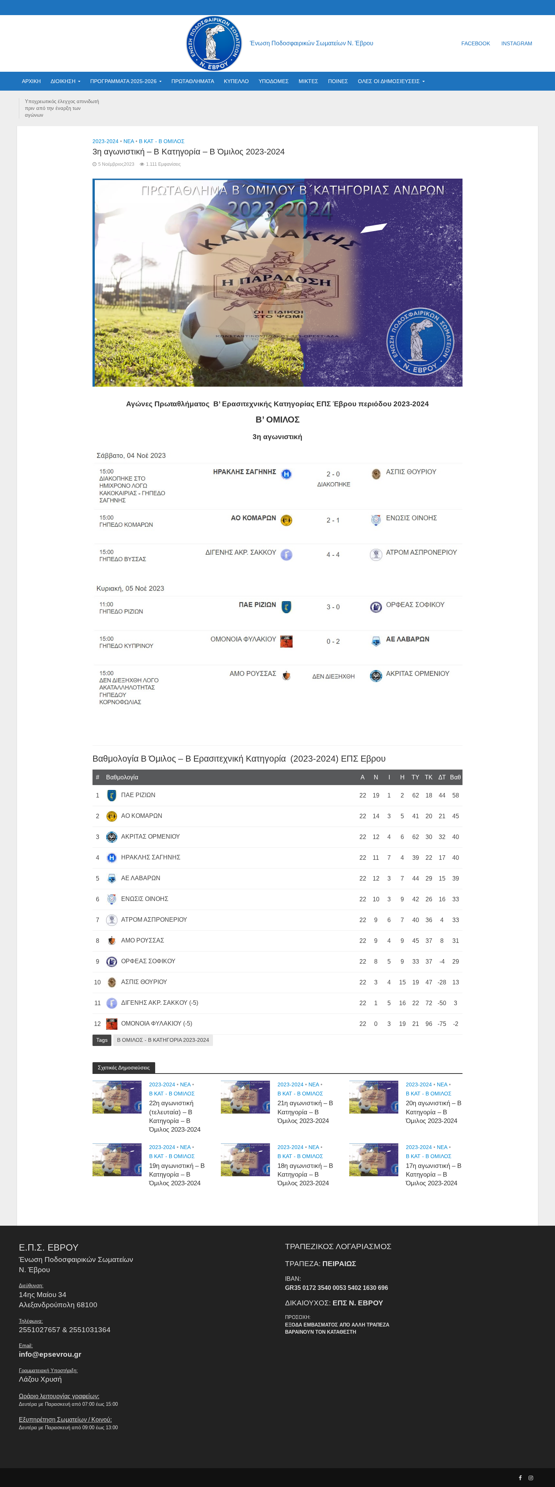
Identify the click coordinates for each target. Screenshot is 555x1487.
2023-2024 (105, 141)
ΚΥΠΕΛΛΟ (236, 81)
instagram (516, 43)
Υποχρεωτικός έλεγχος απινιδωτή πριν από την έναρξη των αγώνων (62, 108)
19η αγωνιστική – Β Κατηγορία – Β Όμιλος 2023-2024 (177, 1174)
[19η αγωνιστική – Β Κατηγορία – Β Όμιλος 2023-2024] (117, 1159)
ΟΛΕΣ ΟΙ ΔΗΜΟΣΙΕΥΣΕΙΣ (389, 81)
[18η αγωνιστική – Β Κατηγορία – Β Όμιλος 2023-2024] (245, 1159)
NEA (128, 141)
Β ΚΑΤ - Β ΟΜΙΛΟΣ (162, 141)
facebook (475, 43)
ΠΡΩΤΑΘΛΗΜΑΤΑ (192, 81)
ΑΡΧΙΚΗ (31, 81)
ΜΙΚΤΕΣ (308, 81)
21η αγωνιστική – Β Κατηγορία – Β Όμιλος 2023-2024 (305, 1112)
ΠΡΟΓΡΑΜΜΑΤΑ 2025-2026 (123, 81)
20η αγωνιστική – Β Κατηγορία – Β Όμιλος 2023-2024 (433, 1112)
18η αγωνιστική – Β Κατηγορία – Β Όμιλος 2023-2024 (305, 1174)
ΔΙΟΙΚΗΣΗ (63, 81)
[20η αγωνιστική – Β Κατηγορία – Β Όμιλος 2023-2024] (373, 1097)
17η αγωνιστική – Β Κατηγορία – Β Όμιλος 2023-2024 (433, 1174)
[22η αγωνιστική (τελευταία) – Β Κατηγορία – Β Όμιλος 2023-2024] (117, 1097)
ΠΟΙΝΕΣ (338, 81)
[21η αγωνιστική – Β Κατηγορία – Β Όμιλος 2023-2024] (245, 1097)
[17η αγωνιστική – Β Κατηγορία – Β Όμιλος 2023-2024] (373, 1159)
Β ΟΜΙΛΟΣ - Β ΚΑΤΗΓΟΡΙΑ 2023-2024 (163, 1040)
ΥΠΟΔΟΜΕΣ (274, 81)
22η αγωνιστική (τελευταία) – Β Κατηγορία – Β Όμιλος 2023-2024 (174, 1116)
